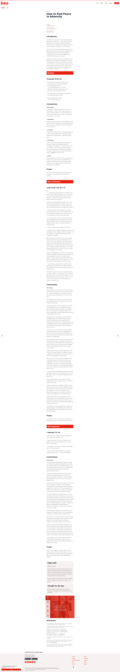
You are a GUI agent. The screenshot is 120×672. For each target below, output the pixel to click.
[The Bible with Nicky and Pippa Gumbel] (4, 3)
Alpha (53, 152)
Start (97, 3)
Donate (110, 3)
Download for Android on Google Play (59, 610)
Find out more (4, 667)
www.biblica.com (64, 630)
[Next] (118, 336)
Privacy (85, 662)
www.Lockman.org (54, 642)
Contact (73, 658)
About (101, 3)
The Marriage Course (76, 660)
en (7, 7)
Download (117, 3)
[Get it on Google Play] (35, 658)
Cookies (73, 663)
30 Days (73, 656)
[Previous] (2, 336)
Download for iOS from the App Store (59, 609)
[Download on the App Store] (28, 658)
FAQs (106, 3)
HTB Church (86, 658)
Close (11, 669)
